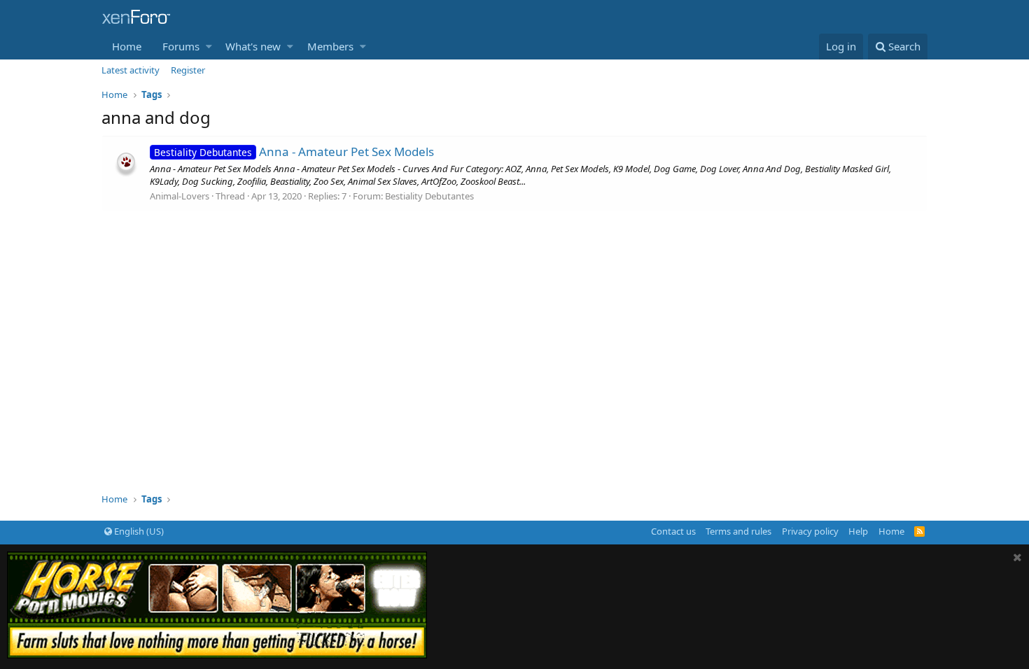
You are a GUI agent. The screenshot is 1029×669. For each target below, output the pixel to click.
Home (126, 46)
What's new (253, 46)
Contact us (673, 531)
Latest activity (131, 70)
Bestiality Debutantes (429, 196)
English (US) (138, 531)
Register (188, 70)
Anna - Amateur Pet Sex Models (294, 151)
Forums (181, 46)
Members (330, 46)
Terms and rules (738, 531)
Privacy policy (810, 531)
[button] (209, 46)
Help (858, 531)
